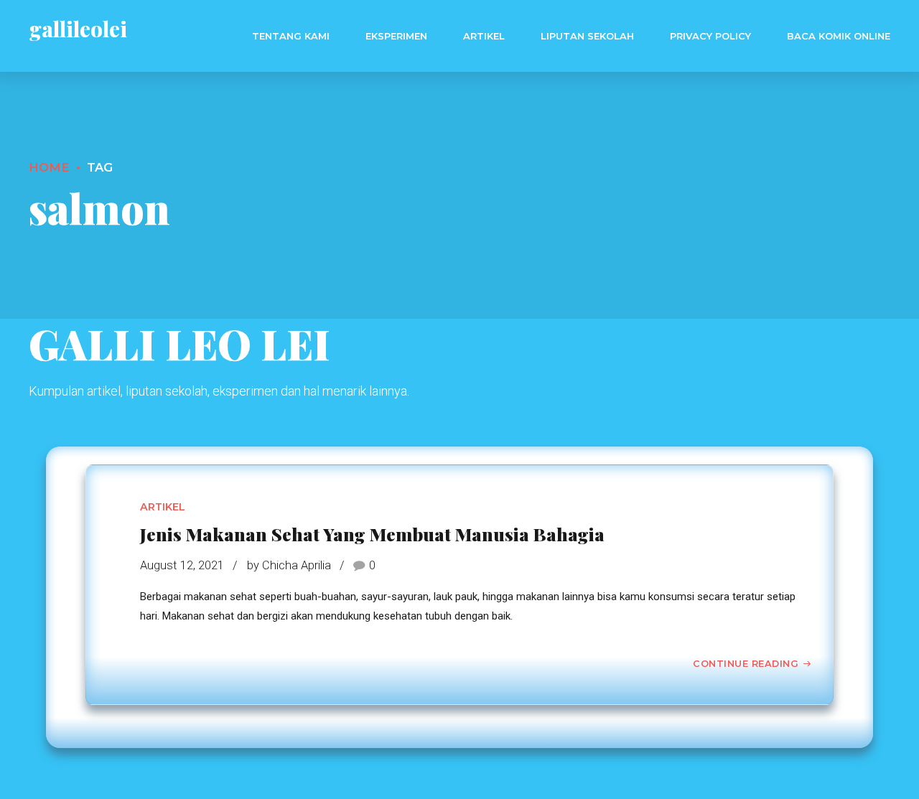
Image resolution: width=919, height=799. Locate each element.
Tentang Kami (291, 36)
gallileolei (78, 28)
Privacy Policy (710, 36)
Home (49, 167)
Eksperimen (396, 36)
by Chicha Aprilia (289, 565)
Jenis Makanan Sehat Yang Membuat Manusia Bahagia (372, 534)
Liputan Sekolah (587, 36)
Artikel (484, 36)
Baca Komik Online (838, 36)
